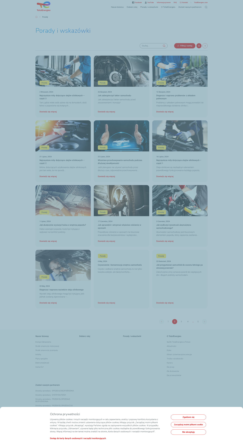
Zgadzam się (188, 417)
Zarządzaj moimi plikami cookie (188, 424)
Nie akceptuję (188, 432)
